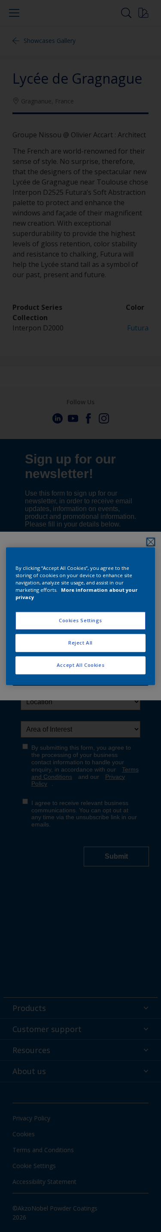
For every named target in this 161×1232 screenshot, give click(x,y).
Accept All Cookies (80, 665)
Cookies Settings (80, 620)
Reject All (80, 642)
